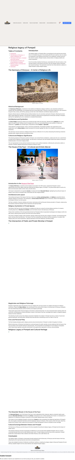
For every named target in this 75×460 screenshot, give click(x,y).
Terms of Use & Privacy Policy (37, 450)
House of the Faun (27, 183)
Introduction (13, 53)
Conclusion (13, 66)
